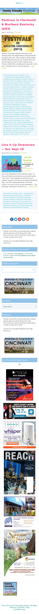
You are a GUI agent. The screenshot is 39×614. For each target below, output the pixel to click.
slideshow (7, 120)
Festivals (19, 95)
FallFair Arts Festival (24, 93)
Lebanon (6, 103)
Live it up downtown (18, 103)
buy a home (19, 253)
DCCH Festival (8, 89)
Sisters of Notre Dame (22, 116)
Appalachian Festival (22, 77)
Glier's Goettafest (19, 97)
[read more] (33, 186)
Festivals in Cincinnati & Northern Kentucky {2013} (19, 24)
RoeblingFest (8, 116)
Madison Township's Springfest (18, 104)
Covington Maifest (27, 87)
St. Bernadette (16, 120)
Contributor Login (19, 609)
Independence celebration (24, 101)
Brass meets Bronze (14, 83)
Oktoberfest (8, 112)
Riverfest (25, 114)
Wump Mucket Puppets (20, 207)
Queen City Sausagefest (12, 114)
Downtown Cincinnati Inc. (12, 91)
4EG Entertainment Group (13, 195)
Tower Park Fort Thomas (19, 134)
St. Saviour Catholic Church (13, 130)
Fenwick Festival (9, 95)
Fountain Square (23, 203)
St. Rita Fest (7, 128)
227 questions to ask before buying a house (19, 256)
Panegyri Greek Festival (22, 112)
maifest (23, 105)
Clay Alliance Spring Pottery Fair (23, 85)
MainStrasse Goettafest (12, 107)
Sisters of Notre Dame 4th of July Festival (19, 118)
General (15, 75)
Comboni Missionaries (11, 87)
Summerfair (19, 132)
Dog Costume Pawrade (23, 89)
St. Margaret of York (26, 126)
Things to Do (24, 75)
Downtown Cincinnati (23, 199)
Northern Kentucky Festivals (20, 110)
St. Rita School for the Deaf (23, 128)
